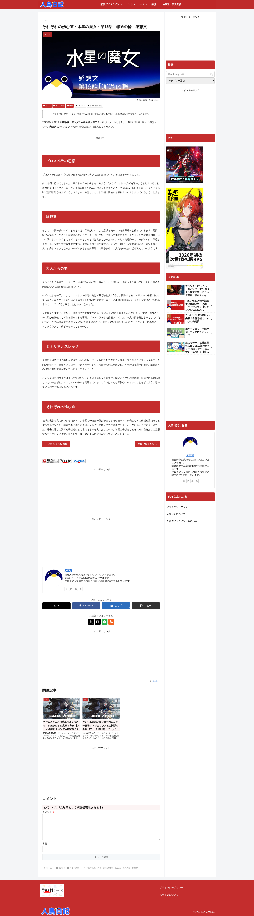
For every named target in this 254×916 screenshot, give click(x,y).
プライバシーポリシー (178, 507)
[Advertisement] (101, 492)
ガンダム (81, 106)
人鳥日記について (176, 514)
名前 (44, 843)
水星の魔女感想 (96, 106)
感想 (71, 106)
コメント (48, 812)
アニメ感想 (60, 106)
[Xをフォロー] (66, 589)
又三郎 (68, 570)
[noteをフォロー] (71, 589)
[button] (146, 605)
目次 (98, 138)
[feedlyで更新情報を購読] (76, 589)
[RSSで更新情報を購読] (80, 589)
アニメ (48, 106)
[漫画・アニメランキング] (50, 460)
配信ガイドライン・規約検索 (182, 521)
